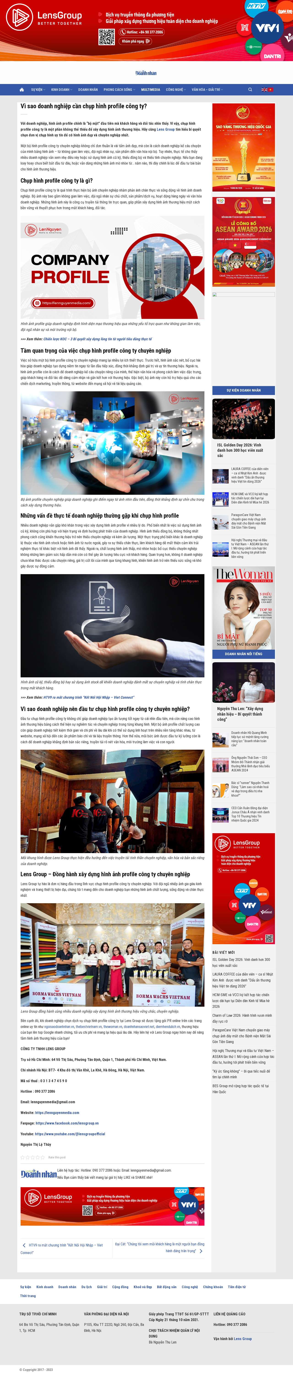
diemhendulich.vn (168, 1027)
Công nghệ (174, 90)
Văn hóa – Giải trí (206, 90)
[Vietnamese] (271, 89)
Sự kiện (36, 90)
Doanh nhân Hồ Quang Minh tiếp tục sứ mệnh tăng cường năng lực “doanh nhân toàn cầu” (249, 739)
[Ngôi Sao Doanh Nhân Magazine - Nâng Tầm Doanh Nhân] (147, 72)
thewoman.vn (112, 1027)
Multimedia (150, 90)
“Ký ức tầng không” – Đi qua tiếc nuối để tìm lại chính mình (241, 1074)
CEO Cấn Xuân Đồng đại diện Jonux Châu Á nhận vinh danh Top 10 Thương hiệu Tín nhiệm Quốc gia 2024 (250, 814)
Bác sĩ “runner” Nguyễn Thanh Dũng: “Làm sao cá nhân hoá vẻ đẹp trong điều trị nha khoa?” (250, 789)
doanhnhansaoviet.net (139, 1027)
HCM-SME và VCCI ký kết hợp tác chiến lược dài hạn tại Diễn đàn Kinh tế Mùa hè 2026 (250, 498)
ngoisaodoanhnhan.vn (59, 1027)
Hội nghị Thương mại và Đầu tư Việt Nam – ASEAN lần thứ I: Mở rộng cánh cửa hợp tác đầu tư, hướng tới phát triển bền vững (250, 548)
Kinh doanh (60, 90)
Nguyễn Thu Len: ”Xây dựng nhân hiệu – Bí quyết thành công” (240, 714)
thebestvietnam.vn (89, 1027)
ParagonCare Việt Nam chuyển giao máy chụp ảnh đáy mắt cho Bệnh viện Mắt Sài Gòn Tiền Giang (248, 521)
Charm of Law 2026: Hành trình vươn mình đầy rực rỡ (242, 1018)
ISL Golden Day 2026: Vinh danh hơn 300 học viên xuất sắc (240, 450)
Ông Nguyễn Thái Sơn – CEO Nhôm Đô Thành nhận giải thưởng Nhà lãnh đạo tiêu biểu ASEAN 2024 (250, 764)
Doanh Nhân (88, 90)
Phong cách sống (118, 90)
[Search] (250, 89)
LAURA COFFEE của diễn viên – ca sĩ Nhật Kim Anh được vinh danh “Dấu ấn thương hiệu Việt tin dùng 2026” (249, 475)
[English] (265, 89)
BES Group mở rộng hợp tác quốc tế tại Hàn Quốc (240, 1089)
